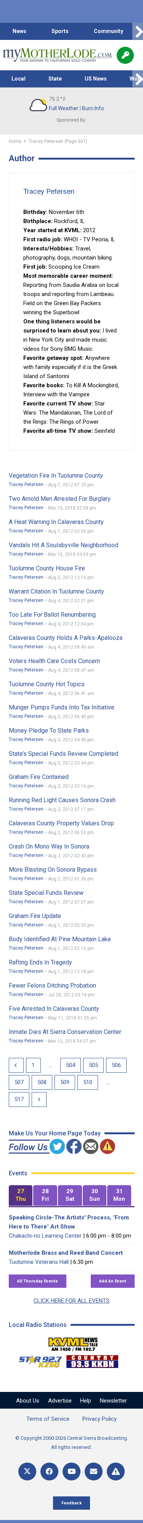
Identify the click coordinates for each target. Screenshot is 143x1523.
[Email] (94, 1471)
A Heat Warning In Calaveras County (56, 522)
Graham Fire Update (35, 916)
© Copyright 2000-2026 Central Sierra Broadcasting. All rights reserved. (71, 1442)
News (19, 31)
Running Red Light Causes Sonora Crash (62, 800)
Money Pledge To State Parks (49, 730)
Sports (60, 31)
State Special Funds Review (46, 892)
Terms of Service (47, 1418)
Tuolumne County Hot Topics (47, 684)
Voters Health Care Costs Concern (54, 661)
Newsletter (113, 1400)
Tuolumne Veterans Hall (39, 1262)
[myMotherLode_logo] (57, 55)
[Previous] (16, 1065)
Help (85, 1400)
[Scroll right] (137, 31)
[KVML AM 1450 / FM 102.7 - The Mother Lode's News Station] (73, 1342)
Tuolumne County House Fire (47, 568)
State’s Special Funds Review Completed (63, 753)
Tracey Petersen (48, 191)
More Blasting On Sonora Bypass (53, 869)
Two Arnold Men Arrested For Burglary (60, 498)
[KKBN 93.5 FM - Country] (92, 1359)
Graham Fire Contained (39, 776)
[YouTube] (71, 1471)
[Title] (116, 1471)
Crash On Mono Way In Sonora (49, 846)
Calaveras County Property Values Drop (61, 823)
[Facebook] (49, 1471)
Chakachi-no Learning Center (45, 1235)
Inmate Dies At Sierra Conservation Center (65, 1031)
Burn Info (93, 108)
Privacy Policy (99, 1418)
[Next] (39, 1099)
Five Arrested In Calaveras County (54, 1008)
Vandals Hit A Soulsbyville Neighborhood (63, 545)
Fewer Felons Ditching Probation (52, 985)
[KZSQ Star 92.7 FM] (37, 1359)
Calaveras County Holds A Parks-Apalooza (65, 637)
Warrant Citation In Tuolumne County (56, 591)
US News (96, 79)
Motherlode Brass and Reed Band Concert (66, 1252)
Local (18, 79)
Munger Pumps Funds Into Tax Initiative (61, 707)
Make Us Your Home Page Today (55, 1133)
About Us (27, 1400)
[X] (27, 1471)
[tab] (21, 1195)
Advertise (60, 1400)
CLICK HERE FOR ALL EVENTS (71, 1300)
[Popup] (125, 55)
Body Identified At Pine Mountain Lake (60, 939)
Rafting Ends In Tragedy (40, 962)
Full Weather (64, 108)
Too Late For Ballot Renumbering (52, 614)
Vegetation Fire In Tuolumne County (56, 475)
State (55, 79)
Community (108, 31)
